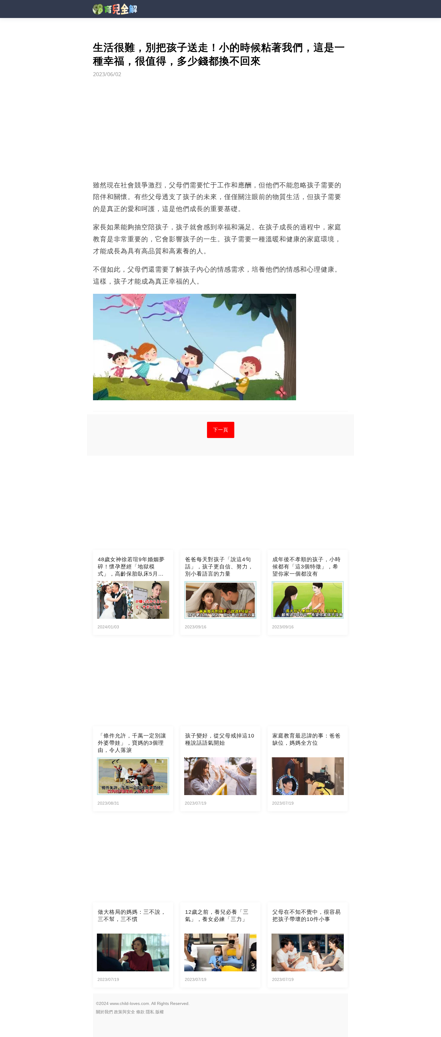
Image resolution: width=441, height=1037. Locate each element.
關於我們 (104, 1011)
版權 (159, 1011)
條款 (140, 1011)
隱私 (150, 1011)
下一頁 (220, 429)
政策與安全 (124, 1011)
